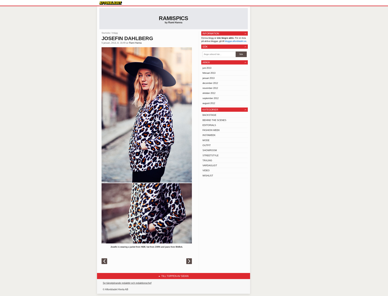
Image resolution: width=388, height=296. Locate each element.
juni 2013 (206, 68)
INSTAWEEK (209, 135)
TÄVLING (207, 160)
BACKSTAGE (209, 115)
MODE (205, 140)
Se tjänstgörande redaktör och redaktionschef (127, 283)
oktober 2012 (208, 93)
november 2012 (210, 88)
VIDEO (206, 170)
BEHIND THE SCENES (214, 120)
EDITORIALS (209, 125)
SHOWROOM (209, 150)
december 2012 (210, 83)
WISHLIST (207, 175)
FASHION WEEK (211, 130)
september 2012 (210, 98)
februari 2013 (208, 73)
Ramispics (173, 18)
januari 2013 (208, 78)
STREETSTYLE (210, 155)
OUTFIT (206, 145)
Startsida (106, 33)
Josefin (113, 247)
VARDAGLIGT (209, 165)
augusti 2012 (208, 103)
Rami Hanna (135, 43)
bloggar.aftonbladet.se (235, 41)
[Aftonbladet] (110, 3)
